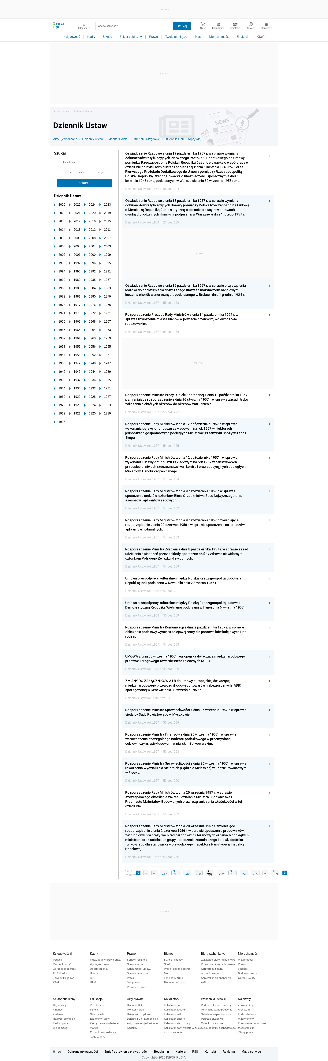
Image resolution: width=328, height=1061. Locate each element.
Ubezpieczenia (99, 968)
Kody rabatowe (247, 1014)
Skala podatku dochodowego (218, 1027)
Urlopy (94, 973)
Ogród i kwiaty (246, 977)
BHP (92, 977)
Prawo (153, 36)
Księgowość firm (64, 953)
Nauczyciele (97, 1014)
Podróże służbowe (212, 1018)
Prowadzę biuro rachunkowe (218, 964)
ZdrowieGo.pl (246, 1005)
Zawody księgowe (63, 977)
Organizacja (60, 1005)
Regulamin (161, 1051)
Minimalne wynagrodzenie (216, 1009)
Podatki (57, 959)
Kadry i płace (61, 1023)
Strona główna (61, 111)
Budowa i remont (248, 973)
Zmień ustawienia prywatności (125, 1051)
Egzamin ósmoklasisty (103, 1032)
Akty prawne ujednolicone (142, 1023)
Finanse (243, 968)
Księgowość (71, 36)
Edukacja (243, 36)
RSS (195, 1051)
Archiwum (244, 1009)
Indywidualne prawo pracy (105, 959)
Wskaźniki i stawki (213, 999)
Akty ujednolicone (65, 139)
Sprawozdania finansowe (216, 977)
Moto (198, 36)
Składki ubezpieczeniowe (216, 1014)
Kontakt (210, 1051)
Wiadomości (245, 959)
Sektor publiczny (130, 36)
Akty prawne (135, 999)
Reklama (229, 1051)
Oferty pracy (245, 1032)
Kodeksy (132, 1027)
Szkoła (94, 1009)
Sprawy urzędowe (137, 973)
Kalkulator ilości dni (175, 1009)
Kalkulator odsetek (175, 1018)
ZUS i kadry (60, 973)
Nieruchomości (219, 36)
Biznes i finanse (173, 959)
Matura (94, 1027)
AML (204, 982)
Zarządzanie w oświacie (104, 1023)
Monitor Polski (118, 139)
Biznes (107, 36)
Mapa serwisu (251, 1051)
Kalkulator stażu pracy (177, 1023)
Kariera (181, 1051)
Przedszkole (97, 1005)
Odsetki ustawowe (212, 1023)
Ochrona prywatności (83, 1051)
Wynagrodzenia (99, 964)
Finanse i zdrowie (174, 982)
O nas (57, 1051)
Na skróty (244, 999)
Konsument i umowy (139, 968)
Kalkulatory (171, 999)
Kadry (91, 36)
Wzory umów (246, 1018)
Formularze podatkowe (252, 1023)
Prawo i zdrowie (136, 986)
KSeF (261, 36)
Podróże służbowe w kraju (216, 1005)
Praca (130, 977)
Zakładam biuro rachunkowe (218, 959)
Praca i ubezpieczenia (177, 968)
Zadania (58, 1014)
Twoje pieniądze (176, 36)
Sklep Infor (133, 982)
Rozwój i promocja (64, 1018)
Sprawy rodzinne (137, 959)
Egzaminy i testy (100, 1018)
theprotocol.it (246, 1027)
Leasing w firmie (174, 977)
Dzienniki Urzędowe (146, 139)
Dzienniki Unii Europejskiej (183, 139)
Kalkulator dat (172, 1005)
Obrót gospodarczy (64, 968)
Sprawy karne (135, 964)
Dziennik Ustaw (83, 111)
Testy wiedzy (97, 1036)
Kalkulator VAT (172, 1014)
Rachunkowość (62, 964)
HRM (93, 982)
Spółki (167, 964)
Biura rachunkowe (213, 953)
